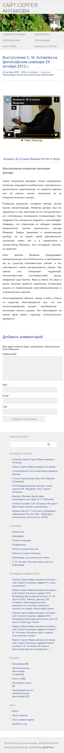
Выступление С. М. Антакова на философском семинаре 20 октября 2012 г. (30, 62)
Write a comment (29, 72)
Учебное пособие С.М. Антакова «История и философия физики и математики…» (33, 646)
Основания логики (21, 683)
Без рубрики (18, 664)
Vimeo (56, 158)
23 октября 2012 (11, 72)
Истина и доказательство (25, 549)
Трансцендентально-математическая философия (28, 74)
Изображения (11, 40)
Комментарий (9, 354)
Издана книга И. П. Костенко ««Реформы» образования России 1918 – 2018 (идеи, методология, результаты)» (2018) (34, 514)
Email (6, 395)
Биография (9, 46)
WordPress (48, 747)
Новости (16, 678)
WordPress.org (19, 724)
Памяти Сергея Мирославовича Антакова (33, 467)
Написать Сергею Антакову (26, 553)
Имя (5, 385)
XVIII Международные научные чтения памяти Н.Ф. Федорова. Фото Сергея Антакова (32, 489)
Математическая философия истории (21, 671)
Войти (15, 711)
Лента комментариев (23, 719)
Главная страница (14, 34)
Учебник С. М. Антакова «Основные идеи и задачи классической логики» (34, 632)
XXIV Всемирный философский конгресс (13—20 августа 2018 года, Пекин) (34, 619)
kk (48, 158)
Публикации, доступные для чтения (30, 557)
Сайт (5, 406)
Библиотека (18, 532)
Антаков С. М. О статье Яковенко (21, 158)
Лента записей (19, 715)
